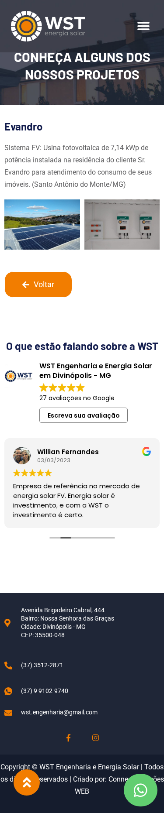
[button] (143, 26)
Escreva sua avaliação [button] (84, 415)
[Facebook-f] (68, 737)
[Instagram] (95, 737)
